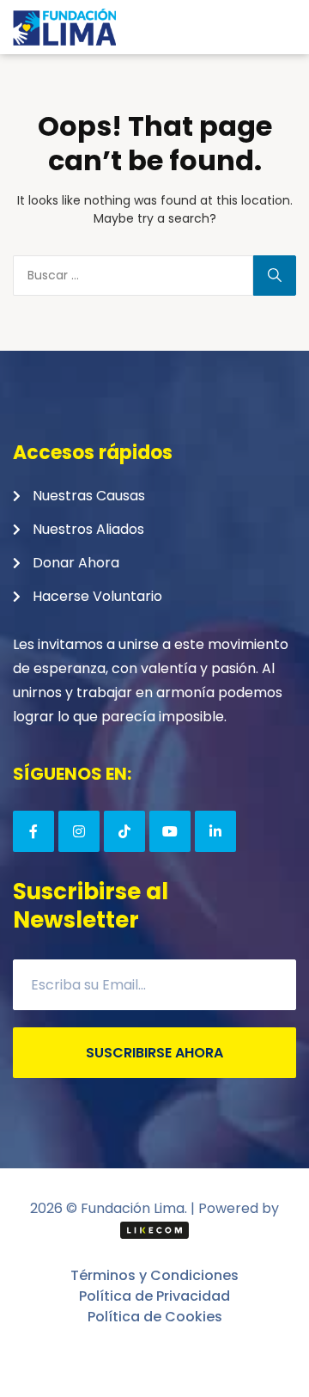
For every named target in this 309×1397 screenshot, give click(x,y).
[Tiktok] (124, 831)
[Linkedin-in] (215, 831)
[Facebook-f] (33, 831)
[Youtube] (170, 831)
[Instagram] (79, 831)
